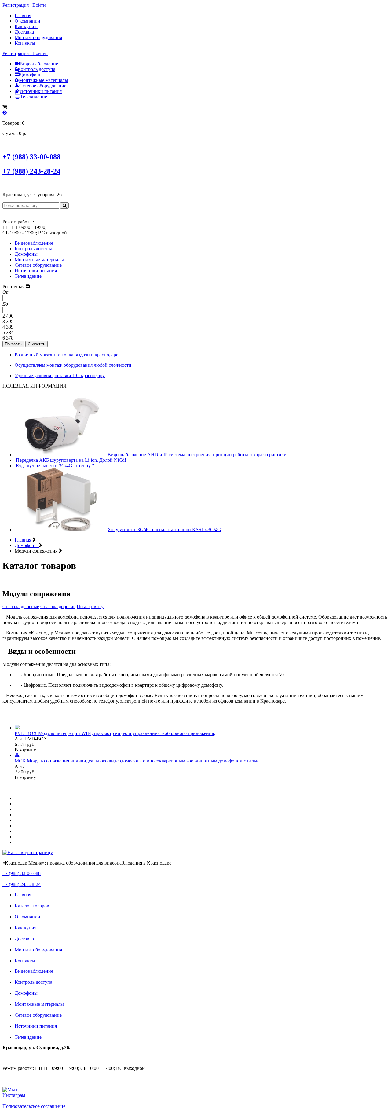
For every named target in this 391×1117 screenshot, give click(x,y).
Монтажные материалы (43, 80)
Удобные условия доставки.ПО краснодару (60, 375)
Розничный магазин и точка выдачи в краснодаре (66, 354)
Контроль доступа (36, 69)
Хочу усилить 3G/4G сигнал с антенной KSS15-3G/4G (164, 529)
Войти (40, 5)
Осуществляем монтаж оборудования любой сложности (73, 365)
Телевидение (33, 96)
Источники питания (41, 91)
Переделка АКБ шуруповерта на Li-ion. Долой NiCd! (71, 460)
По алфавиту (90, 606)
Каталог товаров (32, 905)
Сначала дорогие (57, 606)
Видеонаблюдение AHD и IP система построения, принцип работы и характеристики (197, 454)
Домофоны (31, 74)
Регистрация (17, 5)
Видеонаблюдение (39, 63)
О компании (27, 21)
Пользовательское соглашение (33, 1106)
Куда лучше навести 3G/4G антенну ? (55, 465)
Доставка (24, 32)
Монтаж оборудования (38, 37)
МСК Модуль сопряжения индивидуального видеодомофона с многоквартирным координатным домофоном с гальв (136, 760)
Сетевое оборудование (42, 85)
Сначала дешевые (20, 606)
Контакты (25, 43)
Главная (23, 15)
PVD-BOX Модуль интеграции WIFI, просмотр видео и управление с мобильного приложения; (115, 733)
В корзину (25, 749)
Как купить (26, 26)
